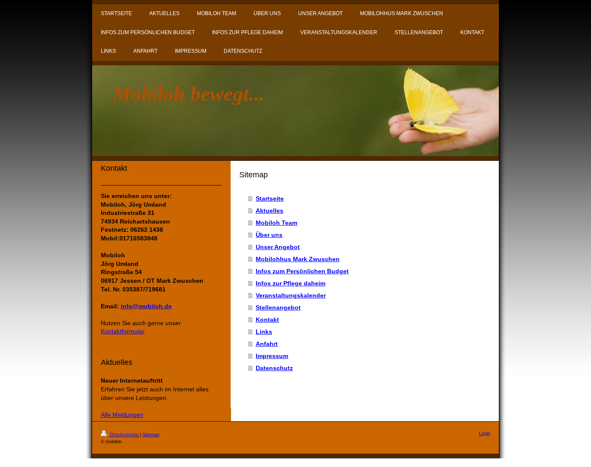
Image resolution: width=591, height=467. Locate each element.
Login (484, 433)
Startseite (270, 198)
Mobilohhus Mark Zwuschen (298, 259)
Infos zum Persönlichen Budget (302, 271)
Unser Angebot (278, 246)
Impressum (272, 355)
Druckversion (124, 434)
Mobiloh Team (276, 222)
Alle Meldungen (122, 414)
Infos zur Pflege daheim (290, 283)
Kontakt (267, 319)
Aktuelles (269, 210)
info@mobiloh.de (146, 306)
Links (264, 331)
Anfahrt (267, 343)
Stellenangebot (278, 307)
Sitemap (150, 434)
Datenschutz (274, 368)
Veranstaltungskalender (291, 295)
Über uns (269, 234)
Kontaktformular (122, 331)
